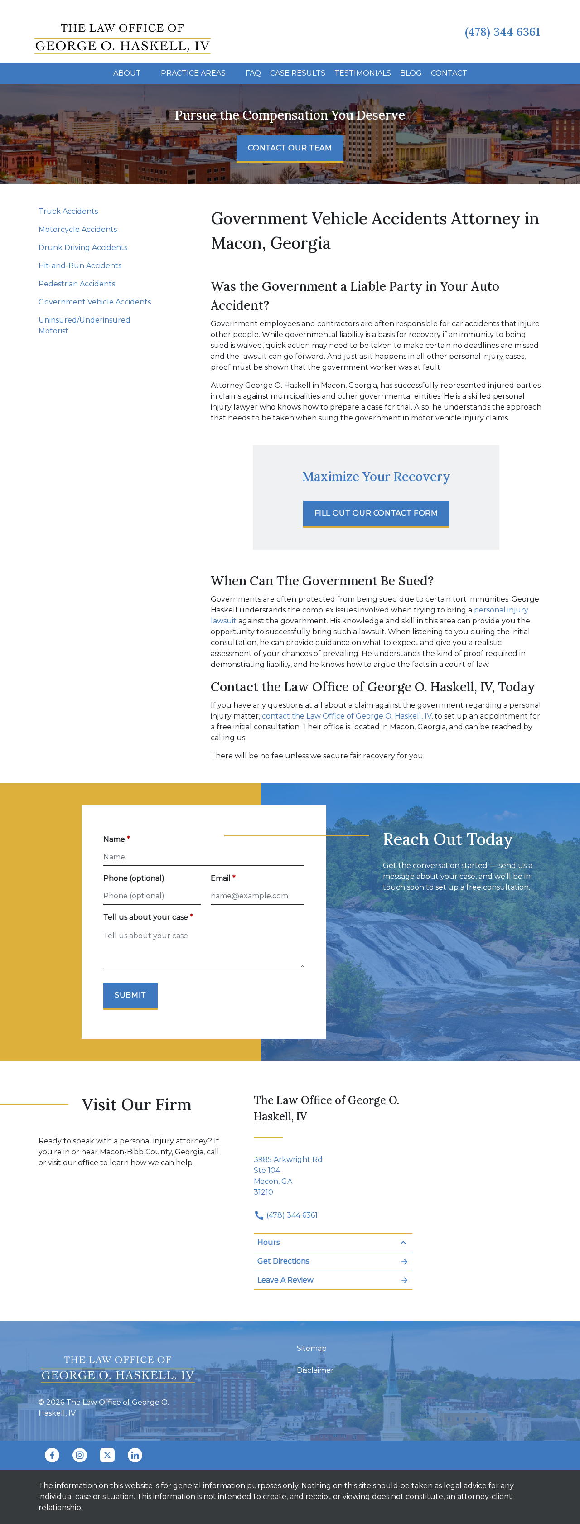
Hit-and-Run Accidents (80, 265)
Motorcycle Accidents (78, 229)
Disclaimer (315, 1370)
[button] (146, 73)
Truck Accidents (68, 211)
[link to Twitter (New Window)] (107, 1455)
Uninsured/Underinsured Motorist (84, 325)
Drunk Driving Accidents (83, 247)
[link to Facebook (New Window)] (52, 1455)
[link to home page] (122, 31)
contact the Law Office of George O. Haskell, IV (346, 716)
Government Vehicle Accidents (95, 302)
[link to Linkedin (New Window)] (135, 1455)
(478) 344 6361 (291, 1215)
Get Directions (283, 1261)
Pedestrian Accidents (77, 284)
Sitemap (312, 1348)
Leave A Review (285, 1280)
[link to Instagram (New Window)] (79, 1455)
